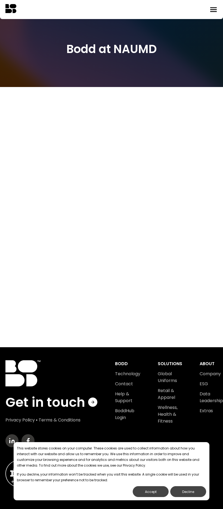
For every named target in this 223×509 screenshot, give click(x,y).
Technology (127, 374)
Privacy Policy (20, 420)
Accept (151, 491)
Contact (124, 384)
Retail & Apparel (166, 394)
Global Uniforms (167, 377)
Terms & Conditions (59, 420)
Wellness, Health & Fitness (168, 414)
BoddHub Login (124, 414)
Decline (188, 491)
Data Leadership (211, 397)
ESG (204, 384)
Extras (206, 411)
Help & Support (123, 397)
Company (210, 374)
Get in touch (46, 402)
